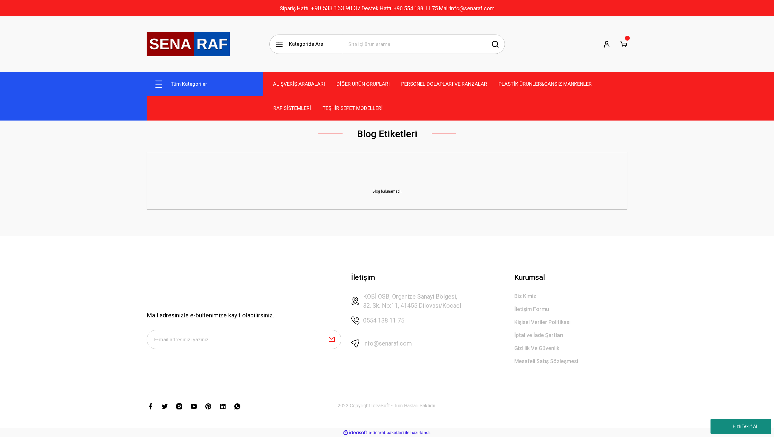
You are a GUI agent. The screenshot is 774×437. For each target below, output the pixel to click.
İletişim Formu (531, 309)
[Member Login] (606, 44)
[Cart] (623, 44)
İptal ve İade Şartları (538, 335)
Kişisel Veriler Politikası (542, 322)
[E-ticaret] (386, 432)
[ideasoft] (355, 432)
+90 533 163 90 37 (335, 8)
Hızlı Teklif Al (745, 426)
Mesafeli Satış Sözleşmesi (546, 361)
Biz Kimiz (525, 296)
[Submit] (331, 339)
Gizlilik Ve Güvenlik (536, 348)
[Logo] (188, 44)
